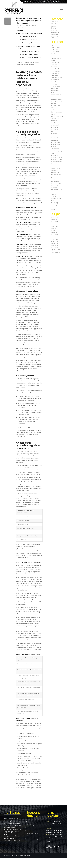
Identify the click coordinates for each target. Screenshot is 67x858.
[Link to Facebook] (53, 1)
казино (53, 207)
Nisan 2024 (54, 220)
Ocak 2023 (54, 239)
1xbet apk (54, 67)
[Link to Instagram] (58, 1)
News (53, 166)
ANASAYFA (54, 21)
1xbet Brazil (55, 69)
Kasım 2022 (55, 243)
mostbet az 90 (55, 127)
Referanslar (54, 34)
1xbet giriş (54, 75)
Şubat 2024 (54, 224)
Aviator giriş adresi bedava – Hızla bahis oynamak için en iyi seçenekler (28, 20)
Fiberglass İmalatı (29, 831)
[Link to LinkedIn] (61, 1)
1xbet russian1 (55, 86)
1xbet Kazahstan (56, 77)
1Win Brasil (54, 49)
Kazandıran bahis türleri (29, 36)
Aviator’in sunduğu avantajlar (30, 54)
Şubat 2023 (54, 237)
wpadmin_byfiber (20, 28)
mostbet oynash (56, 144)
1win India (54, 56)
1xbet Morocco (56, 82)
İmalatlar (54, 28)
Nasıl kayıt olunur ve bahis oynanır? (32, 57)
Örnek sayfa (55, 32)
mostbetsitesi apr (56, 162)
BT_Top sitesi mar (56, 101)
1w (52, 45)
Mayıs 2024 (54, 217)
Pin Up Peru (55, 185)
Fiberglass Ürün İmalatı (31, 828)
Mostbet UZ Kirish (56, 157)
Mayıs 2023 (54, 230)
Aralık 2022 (54, 241)
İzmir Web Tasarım (25, 855)
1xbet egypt (55, 73)
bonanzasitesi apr (56, 99)
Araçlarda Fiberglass (30, 825)
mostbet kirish (55, 142)
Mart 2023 (54, 235)
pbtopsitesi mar (56, 174)
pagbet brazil (55, 172)
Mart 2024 (54, 222)
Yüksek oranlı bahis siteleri (29, 39)
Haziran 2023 (55, 228)
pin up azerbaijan (56, 177)
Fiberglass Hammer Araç (31, 839)
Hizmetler (54, 24)
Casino (53, 108)
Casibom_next (55, 105)
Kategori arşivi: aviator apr (16, 15)
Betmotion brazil (56, 95)
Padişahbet (54, 170)
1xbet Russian (55, 84)
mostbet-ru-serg (56, 159)
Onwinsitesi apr (56, 168)
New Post (54, 164)
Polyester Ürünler (29, 822)
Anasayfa (54, 15)
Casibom (54, 103)
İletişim (53, 26)
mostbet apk (55, 125)
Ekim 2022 (54, 245)
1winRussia (54, 64)
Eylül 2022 (54, 248)
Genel (53, 114)
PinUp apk (54, 187)
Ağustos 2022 (55, 250)
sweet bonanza (56, 192)
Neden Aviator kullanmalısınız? (30, 51)
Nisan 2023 (54, 232)
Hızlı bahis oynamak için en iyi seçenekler (30, 33)
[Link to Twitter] (56, 1)
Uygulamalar (55, 37)
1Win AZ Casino (56, 47)
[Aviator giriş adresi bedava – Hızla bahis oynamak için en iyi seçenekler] (7, 21)
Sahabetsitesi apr (56, 190)
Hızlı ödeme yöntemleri (29, 43)
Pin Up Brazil (55, 179)
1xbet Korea (55, 79)
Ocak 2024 (54, 226)
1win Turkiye (55, 62)
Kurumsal (54, 30)
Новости (54, 209)
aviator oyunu (24, 779)
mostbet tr (54, 155)
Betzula (53, 97)
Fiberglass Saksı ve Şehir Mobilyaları (31, 835)
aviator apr (27, 25)
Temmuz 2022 (55, 252)
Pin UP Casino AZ (56, 183)
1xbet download (56, 71)
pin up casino (55, 181)
